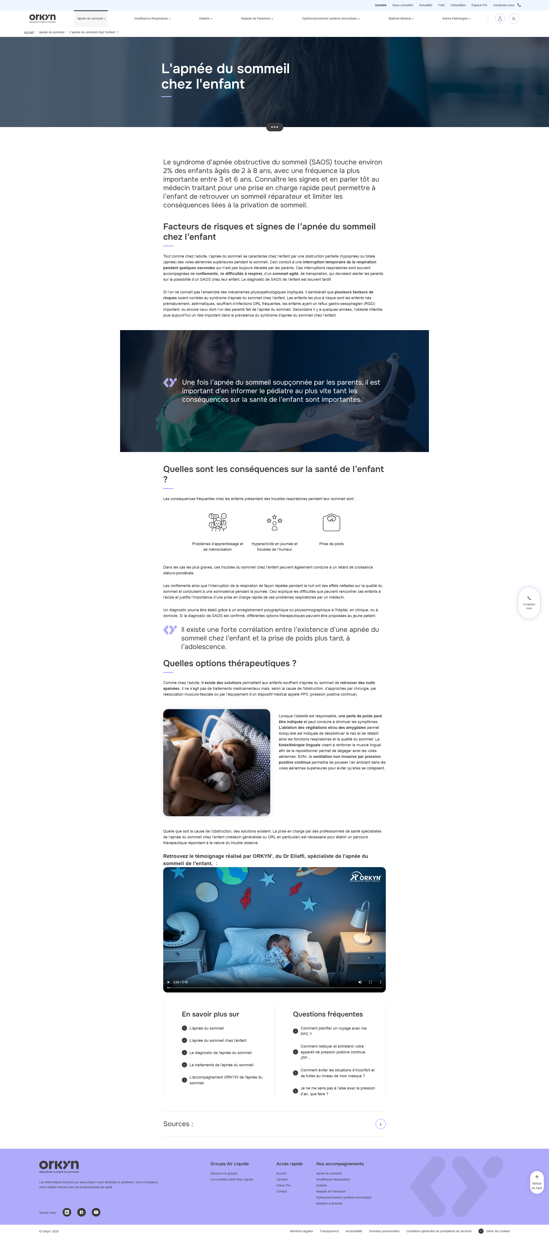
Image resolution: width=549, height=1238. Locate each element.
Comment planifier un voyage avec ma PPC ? (334, 1031)
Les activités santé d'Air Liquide (232, 1179)
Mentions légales (301, 1231)
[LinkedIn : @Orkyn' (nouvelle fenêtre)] (67, 1212)
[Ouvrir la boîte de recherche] (514, 19)
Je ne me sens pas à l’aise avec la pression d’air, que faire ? (338, 1091)
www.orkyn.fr (88, 1182)
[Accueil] (42, 18)
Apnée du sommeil (90, 18)
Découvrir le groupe (224, 1173)
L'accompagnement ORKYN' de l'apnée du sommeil (226, 1080)
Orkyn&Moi (458, 5)
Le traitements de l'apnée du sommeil (221, 1065)
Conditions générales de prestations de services (439, 1231)
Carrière (380, 5)
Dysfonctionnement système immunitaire (329, 18)
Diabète (204, 18)
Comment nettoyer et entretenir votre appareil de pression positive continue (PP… (333, 1052)
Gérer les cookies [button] (498, 1231)
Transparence (329, 1231)
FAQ (441, 5)
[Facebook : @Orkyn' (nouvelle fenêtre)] (81, 1212)
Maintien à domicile (329, 1203)
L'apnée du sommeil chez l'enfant (218, 1040)
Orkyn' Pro (283, 1185)
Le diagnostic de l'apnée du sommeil (221, 1052)
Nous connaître (402, 5)
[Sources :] (274, 1124)
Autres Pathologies (455, 18)
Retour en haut (537, 1186)
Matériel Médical (400, 18)
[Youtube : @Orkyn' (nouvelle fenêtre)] (96, 1212)
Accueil (281, 1173)
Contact (281, 1191)
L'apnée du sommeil (207, 1028)
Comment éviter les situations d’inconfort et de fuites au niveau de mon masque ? (337, 1073)
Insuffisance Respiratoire (151, 18)
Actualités (425, 5)
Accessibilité (354, 1231)
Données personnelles (384, 1231)
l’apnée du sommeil (225, 256)
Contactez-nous (504, 5)
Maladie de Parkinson (256, 18)
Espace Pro (479, 5)
